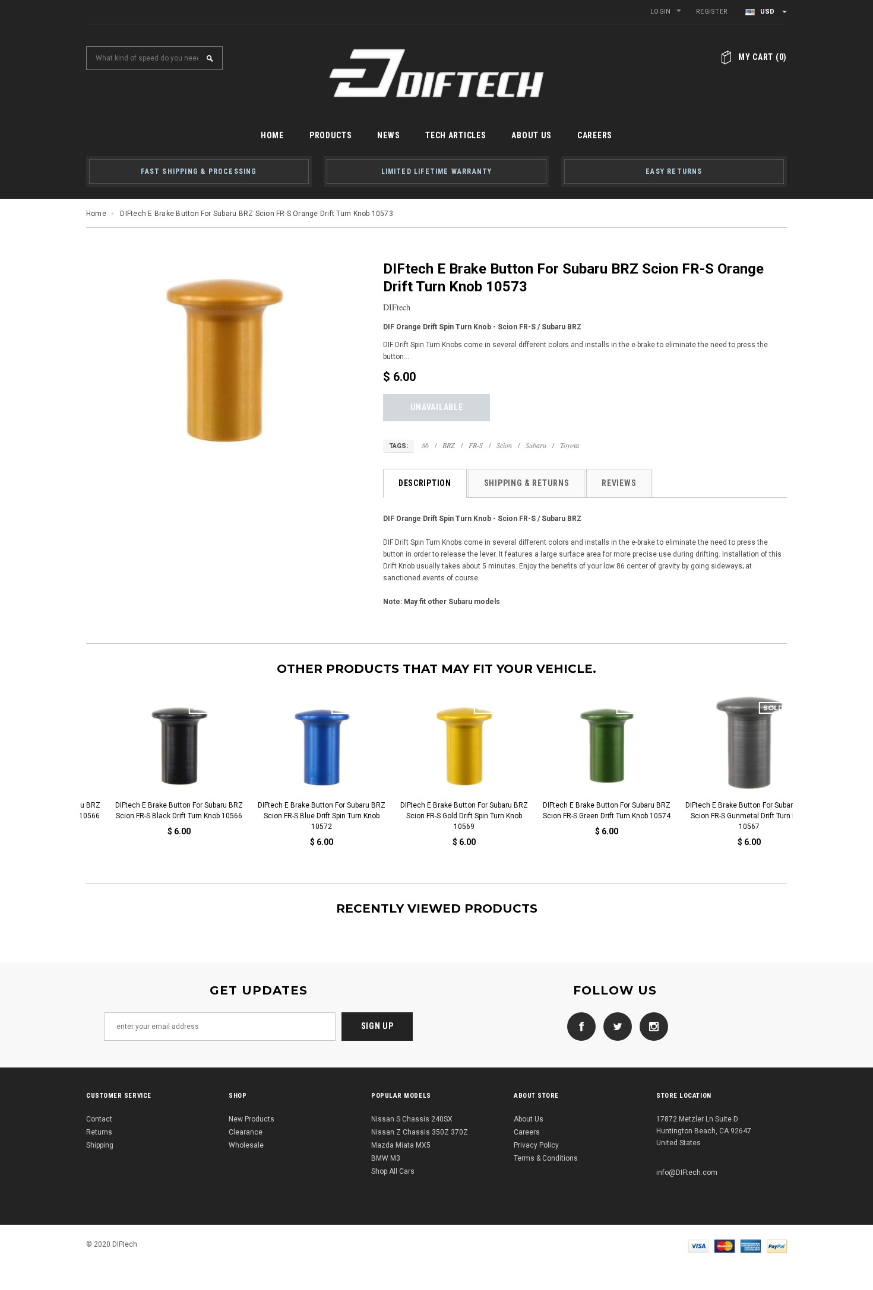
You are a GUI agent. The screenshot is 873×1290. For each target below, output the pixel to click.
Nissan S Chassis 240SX (412, 1119)
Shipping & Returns (527, 483)
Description (424, 483)
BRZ (448, 445)
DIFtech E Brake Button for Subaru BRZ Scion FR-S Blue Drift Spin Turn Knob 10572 (294, 816)
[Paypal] (777, 1245)
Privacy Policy (536, 1145)
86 (425, 445)
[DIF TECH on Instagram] (651, 1026)
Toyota (569, 445)
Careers (527, 1132)
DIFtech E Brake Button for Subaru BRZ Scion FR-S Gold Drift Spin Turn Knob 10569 (437, 816)
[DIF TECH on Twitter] (614, 1026)
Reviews (619, 483)
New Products (251, 1119)
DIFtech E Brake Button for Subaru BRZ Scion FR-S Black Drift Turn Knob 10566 (152, 810)
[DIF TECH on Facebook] (578, 1026)
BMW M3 (385, 1158)
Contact (99, 1119)
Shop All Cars (393, 1171)
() (762, 57)
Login (660, 11)
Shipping (99, 1145)
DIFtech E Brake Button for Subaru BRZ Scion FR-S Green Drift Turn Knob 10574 (579, 810)
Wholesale (246, 1145)
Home (96, 213)
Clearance (245, 1132)
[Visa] (698, 1245)
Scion (504, 445)
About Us (528, 1119)
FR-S (476, 445)
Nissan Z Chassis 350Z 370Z (419, 1132)
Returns (99, 1132)
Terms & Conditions (546, 1158)
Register (712, 11)
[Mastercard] (724, 1245)
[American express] (751, 1245)
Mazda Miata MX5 (401, 1145)
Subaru (536, 445)
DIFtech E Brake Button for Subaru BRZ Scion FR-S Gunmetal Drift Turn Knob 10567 (722, 816)
